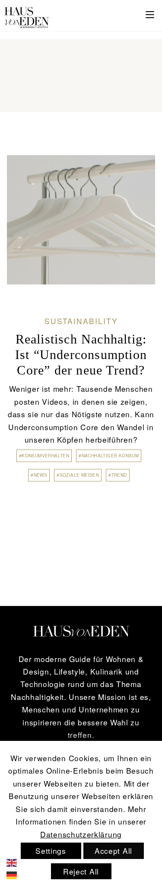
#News (39, 475)
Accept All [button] (113, 850)
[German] (17, 874)
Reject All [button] (81, 871)
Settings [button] (50, 850)
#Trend (117, 475)
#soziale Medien (78, 475)
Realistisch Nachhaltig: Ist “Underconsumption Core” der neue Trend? (81, 354)
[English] (17, 861)
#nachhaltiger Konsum (109, 456)
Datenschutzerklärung (81, 834)
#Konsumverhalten (44, 456)
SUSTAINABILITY (81, 320)
